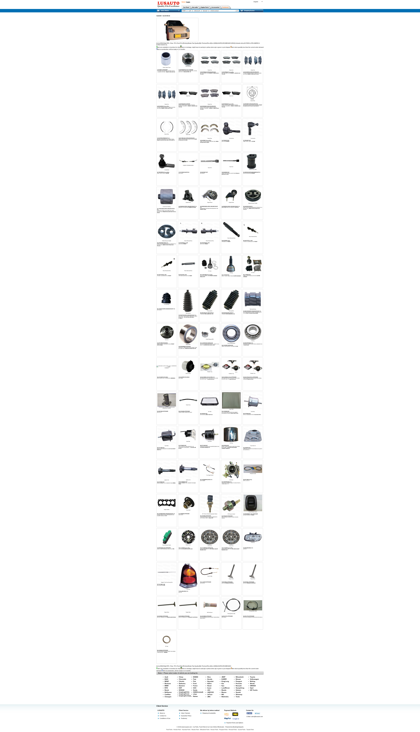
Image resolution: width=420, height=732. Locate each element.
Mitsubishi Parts (204, 729)
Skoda (252, 683)
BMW (166, 686)
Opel (251, 688)
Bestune (168, 683)
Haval (209, 686)
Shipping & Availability (209, 713)
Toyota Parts (250, 729)
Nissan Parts (214, 729)
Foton (195, 686)
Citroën (181, 681)
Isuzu (209, 688)
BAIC (166, 679)
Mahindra (224, 697)
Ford (195, 683)
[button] (237, 11)
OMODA (253, 686)
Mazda (223, 690)
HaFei (209, 683)
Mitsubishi (240, 677)
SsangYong (240, 688)
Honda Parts (177, 729)
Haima (195, 696)
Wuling (252, 681)
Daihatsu (182, 683)
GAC (194, 688)
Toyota (252, 677)
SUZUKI (158, 16)
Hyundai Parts (186, 729)
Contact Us (163, 716)
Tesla (238, 697)
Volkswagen (254, 679)
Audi (166, 677)
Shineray (239, 694)
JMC (209, 697)
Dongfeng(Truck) (184, 694)
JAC (208, 690)
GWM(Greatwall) (198, 692)
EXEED (195, 677)
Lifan (195, 694)
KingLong (225, 681)
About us (162, 713)
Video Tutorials (185, 713)
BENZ (167, 681)
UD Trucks (254, 690)
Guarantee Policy (186, 716)
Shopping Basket (249, 10)
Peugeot (239, 681)
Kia (222, 683)
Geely (195, 690)
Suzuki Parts (241, 729)
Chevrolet (182, 679)
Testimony (184, 718)
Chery (181, 677)
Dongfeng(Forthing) (185, 696)
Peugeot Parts (223, 729)
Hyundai (210, 681)
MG (222, 694)
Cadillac (168, 694)
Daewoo (182, 686)
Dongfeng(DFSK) (184, 692)
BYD (166, 688)
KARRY (224, 679)
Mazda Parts (195, 729)
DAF (180, 688)
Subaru (238, 690)
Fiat (194, 681)
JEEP (223, 677)
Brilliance (168, 692)
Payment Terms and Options (234, 723)
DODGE (181, 690)
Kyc (222, 686)
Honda (209, 679)
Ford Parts (169, 729)
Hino (209, 677)
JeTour (209, 694)
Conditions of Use (165, 718)
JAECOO (210, 692)
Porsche (239, 683)
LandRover (225, 688)
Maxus (223, 692)
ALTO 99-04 (166, 16)
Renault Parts (233, 729)
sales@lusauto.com (257, 716)
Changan (168, 697)
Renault (239, 686)
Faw (194, 679)
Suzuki (238, 692)
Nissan (238, 679)
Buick (167, 690)
